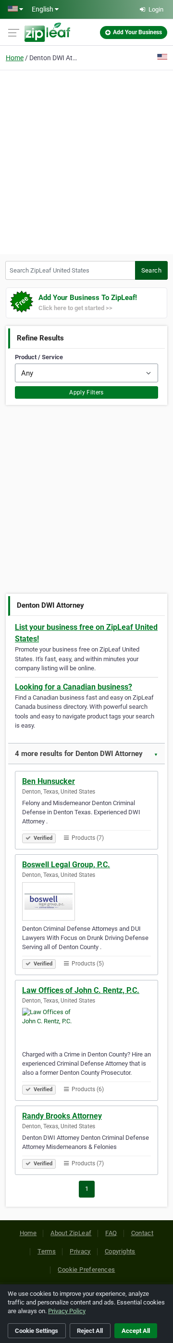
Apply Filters (86, 392)
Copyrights (120, 1251)
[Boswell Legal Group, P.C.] (86, 901)
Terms (46, 1251)
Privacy (80, 1251)
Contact (142, 1233)
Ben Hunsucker (48, 781)
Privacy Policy (67, 1311)
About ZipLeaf (70, 1233)
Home (15, 58)
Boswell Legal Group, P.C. (66, 864)
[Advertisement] (86, 161)
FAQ (111, 1233)
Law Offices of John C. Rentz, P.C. (80, 990)
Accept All (136, 1330)
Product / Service (39, 357)
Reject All (90, 1330)
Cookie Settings (36, 1330)
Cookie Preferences (86, 1269)
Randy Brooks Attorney (62, 1116)
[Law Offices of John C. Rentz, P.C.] (86, 1027)
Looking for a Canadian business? (73, 686)
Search (151, 270)
